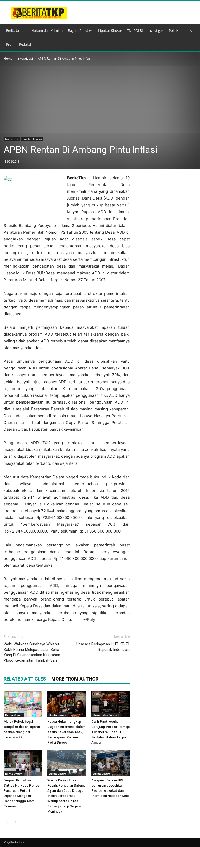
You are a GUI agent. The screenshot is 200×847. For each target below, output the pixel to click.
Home (8, 58)
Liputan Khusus (110, 30)
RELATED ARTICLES (25, 679)
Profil (10, 44)
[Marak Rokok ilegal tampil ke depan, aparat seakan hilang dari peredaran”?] (23, 704)
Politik (173, 30)
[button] (190, 30)
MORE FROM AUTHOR (74, 679)
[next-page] (15, 822)
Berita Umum (16, 30)
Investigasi (156, 30)
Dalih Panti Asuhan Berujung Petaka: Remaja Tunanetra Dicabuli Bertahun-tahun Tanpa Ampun (110, 732)
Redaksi (25, 44)
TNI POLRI (135, 30)
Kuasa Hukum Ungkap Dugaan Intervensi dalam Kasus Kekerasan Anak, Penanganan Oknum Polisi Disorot (66, 732)
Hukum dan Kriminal (47, 30)
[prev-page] (7, 822)
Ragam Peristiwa (80, 30)
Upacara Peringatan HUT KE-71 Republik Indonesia (103, 647)
